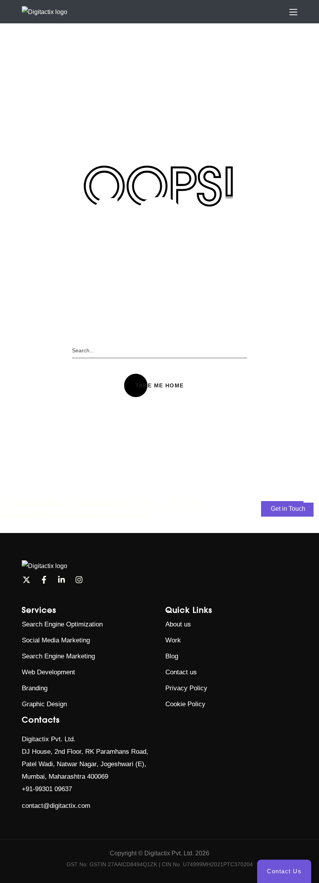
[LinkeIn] (61, 579)
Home (139, 85)
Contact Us (284, 871)
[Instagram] (79, 579)
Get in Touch (288, 508)
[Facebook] (44, 579)
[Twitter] (26, 579)
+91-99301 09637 (47, 789)
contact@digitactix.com (56, 805)
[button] (159, 385)
